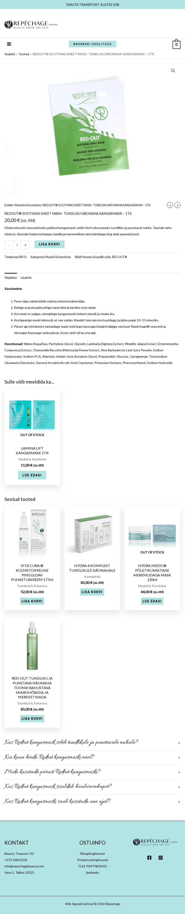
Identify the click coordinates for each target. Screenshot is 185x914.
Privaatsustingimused (92, 860)
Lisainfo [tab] (26, 277)
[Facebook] (149, 857)
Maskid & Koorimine (28, 205)
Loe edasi (32, 475)
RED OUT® (119, 257)
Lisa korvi (49, 244)
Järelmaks (92, 872)
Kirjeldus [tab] (11, 277)
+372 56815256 (16, 860)
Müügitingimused (92, 853)
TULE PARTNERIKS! (92, 866)
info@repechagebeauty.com (24, 866)
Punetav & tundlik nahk (96, 257)
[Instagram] (160, 857)
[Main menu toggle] (9, 43)
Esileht (9, 205)
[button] (92, 44)
